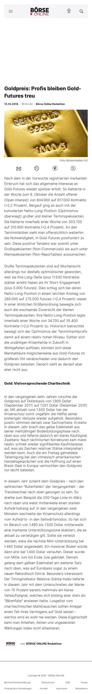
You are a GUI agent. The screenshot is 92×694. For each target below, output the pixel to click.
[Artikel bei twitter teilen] (73, 168)
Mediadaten (82, 688)
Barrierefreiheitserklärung (17, 682)
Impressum (61, 688)
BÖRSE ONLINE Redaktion (44, 643)
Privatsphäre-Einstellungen (18, 688)
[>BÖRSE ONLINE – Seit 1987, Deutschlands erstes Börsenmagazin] (40, 11)
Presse (84, 682)
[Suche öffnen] (81, 11)
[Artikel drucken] (37, 168)
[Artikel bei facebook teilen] (55, 168)
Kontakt (44, 688)
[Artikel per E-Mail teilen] (19, 168)
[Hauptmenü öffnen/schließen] (10, 11)
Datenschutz (48, 682)
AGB (67, 682)
